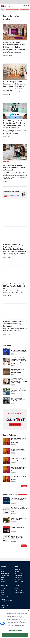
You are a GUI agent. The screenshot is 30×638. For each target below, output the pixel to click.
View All (24, 486)
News (4, 136)
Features (5, 55)
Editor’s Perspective (5, 573)
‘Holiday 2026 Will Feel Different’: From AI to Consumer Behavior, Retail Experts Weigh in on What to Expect (19, 380)
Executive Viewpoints (5, 575)
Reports (2, 592)
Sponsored (3, 581)
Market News (17, 569)
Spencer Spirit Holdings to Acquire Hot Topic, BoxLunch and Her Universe (18, 399)
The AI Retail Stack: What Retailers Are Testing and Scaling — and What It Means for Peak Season (19, 509)
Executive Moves (18, 573)
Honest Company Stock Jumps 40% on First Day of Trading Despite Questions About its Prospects (14, 124)
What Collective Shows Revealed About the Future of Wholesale (14, 167)
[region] (15, 623)
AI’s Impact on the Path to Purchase (17, 528)
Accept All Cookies (15, 635)
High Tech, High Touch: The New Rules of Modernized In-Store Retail (19, 499)
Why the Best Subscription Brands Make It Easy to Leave (18, 449)
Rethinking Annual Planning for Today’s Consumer (18, 518)
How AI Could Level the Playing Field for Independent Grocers (18, 459)
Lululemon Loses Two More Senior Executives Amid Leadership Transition (17, 371)
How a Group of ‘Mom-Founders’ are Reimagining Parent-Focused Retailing (14, 83)
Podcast (2, 577)
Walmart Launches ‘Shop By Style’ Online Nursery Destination (15, 323)
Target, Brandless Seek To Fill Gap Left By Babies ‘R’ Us (14, 286)
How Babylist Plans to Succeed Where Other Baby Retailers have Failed (14, 44)
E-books (2, 594)
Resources (13, 503)
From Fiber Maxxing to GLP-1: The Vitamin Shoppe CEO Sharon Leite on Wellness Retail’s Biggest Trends (19, 440)
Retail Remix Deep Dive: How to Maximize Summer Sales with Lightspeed (18, 478)
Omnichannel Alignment (20, 581)
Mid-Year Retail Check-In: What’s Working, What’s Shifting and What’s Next (17, 537)
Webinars (3, 588)
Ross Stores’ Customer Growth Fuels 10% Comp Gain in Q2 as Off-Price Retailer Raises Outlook (19, 350)
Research (2, 590)
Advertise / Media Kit (19, 592)
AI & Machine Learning (19, 575)
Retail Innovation (18, 577)
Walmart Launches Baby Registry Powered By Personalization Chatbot (13, 246)
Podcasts (13, 444)
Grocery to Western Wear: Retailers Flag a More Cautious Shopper (18, 390)
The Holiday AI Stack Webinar (12, 9)
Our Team (17, 588)
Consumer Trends (18, 571)
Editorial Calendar (18, 590)
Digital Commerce (18, 579)
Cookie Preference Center (15, 630)
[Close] (28, 611)
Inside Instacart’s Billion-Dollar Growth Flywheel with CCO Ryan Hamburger (18, 468)
